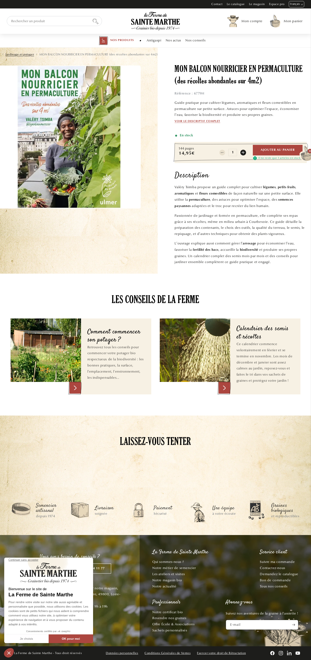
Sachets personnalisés (169, 630)
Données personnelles (122, 653)
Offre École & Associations (173, 624)
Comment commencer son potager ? (113, 336)
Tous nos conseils (273, 586)
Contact (216, 4)
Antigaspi (154, 40)
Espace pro (277, 4)
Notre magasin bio (167, 580)
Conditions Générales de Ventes (167, 653)
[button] (116, 40)
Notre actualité (164, 586)
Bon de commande (275, 580)
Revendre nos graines (169, 618)
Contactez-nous (272, 568)
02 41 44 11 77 (93, 568)
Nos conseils (195, 40)
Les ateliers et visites (168, 574)
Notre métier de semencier (174, 568)
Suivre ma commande (277, 562)
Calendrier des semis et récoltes (263, 333)
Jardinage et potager (20, 54)
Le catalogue (236, 4)
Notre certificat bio (167, 612)
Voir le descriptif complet (197, 121)
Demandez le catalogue (279, 574)
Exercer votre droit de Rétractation (221, 653)
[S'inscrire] (293, 625)
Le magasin (257, 4)
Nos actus (173, 40)
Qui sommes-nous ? (168, 562)
